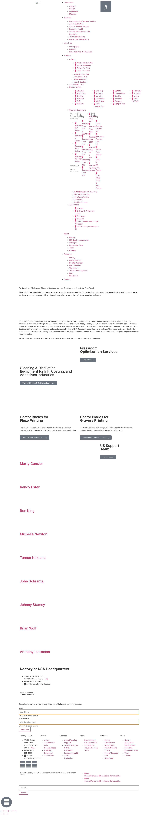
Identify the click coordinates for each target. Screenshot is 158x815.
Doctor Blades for (34, 419)
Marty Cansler (31, 463)
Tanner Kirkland (33, 558)
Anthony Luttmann (35, 652)
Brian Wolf (28, 628)
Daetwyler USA (33, 773)
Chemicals (74, 166)
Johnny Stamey (32, 605)
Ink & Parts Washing (94, 115)
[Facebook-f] (22, 764)
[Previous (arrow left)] (2, 814)
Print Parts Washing (80, 115)
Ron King (27, 511)
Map (46, 679)
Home (86, 773)
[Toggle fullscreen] (6, 811)
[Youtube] (34, 764)
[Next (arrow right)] (6, 814)
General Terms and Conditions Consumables (102, 776)
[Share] (10, 811)
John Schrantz (32, 581)
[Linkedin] (28, 764)
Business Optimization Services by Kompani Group (48, 774)
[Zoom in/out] (2, 811)
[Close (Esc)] (14, 811)
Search (23, 792)
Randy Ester (30, 487)
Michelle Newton (33, 534)
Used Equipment (74, 170)
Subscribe (25, 729)
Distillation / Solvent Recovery (74, 115)
